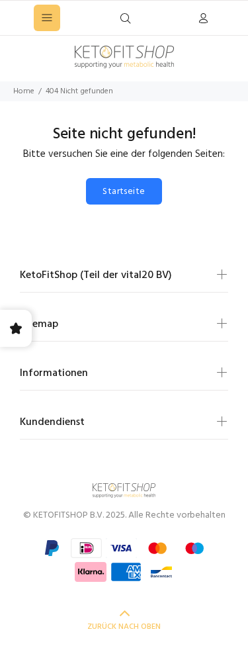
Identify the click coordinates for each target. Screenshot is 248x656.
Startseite (124, 191)
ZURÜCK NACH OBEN (124, 626)
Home (23, 91)
